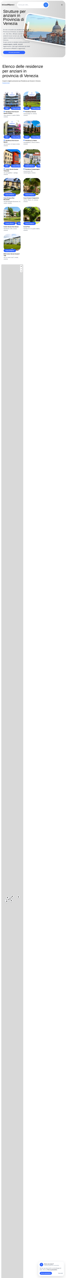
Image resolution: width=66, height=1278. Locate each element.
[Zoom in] (21, 266)
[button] (10, 899)
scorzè (20, 44)
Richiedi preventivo (14, 52)
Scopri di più (6, 83)
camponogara (7, 44)
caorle (15, 44)
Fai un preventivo (46, 1273)
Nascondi (60, 1273)
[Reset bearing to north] (21, 271)
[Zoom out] (21, 269)
